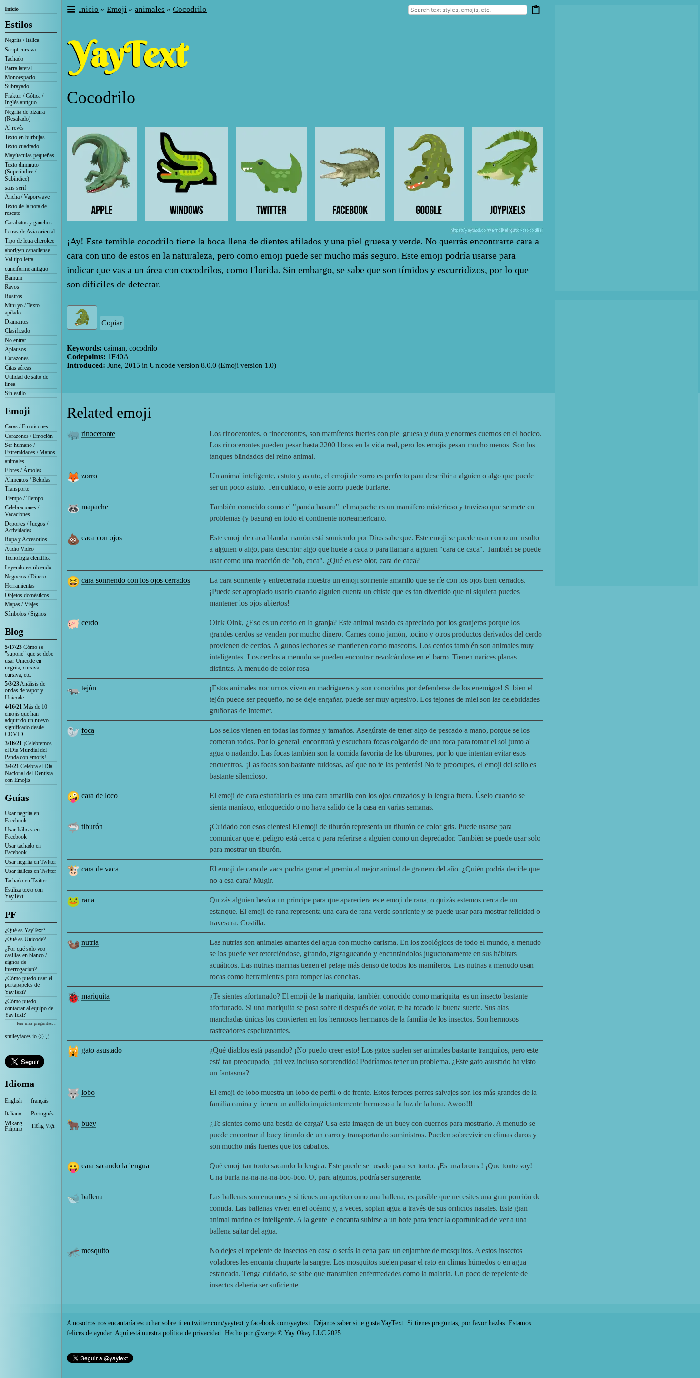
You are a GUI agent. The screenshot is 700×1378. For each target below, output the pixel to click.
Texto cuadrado (22, 146)
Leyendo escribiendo (28, 567)
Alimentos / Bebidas (27, 479)
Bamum (13, 277)
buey (88, 1123)
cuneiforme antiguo (26, 268)
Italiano (13, 1113)
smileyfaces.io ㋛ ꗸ (27, 1036)
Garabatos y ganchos (28, 222)
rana (87, 900)
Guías (17, 797)
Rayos (12, 287)
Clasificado (17, 330)
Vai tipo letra (19, 259)
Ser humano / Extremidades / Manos (30, 448)
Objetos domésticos (27, 595)
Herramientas (20, 585)
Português (42, 1113)
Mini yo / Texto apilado (22, 308)
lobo (88, 1092)
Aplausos (15, 349)
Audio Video (19, 549)
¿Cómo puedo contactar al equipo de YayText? (29, 1008)
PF (10, 914)
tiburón (92, 826)
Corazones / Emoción (29, 436)
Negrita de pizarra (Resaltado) (25, 115)
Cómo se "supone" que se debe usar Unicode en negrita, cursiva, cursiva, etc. (29, 661)
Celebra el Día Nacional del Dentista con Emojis (29, 773)
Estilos (18, 24)
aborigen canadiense (27, 250)
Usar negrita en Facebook (22, 816)
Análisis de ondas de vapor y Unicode (25, 690)
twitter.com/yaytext (218, 1323)
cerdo (89, 622)
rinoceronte (98, 433)
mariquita (95, 996)
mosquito (95, 1250)
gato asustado (101, 1050)
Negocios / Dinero (25, 576)
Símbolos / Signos (25, 613)
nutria (90, 942)
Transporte (17, 489)
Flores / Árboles (23, 470)
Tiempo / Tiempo (24, 498)
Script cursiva (20, 49)
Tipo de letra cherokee (29, 240)
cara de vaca (100, 869)
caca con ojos (101, 538)
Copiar (111, 323)
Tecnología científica (27, 558)
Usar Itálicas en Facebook (22, 833)
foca (87, 730)
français (40, 1100)
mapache (94, 507)
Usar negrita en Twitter (30, 862)
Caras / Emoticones (26, 426)
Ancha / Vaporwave (27, 196)
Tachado (14, 58)
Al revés (14, 127)
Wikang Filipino (13, 1126)
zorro (89, 476)
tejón (88, 688)
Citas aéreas (18, 368)
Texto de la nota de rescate (26, 209)
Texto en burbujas (25, 137)
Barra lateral (18, 68)
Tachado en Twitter (26, 880)
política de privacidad (192, 1333)
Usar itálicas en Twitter (30, 871)
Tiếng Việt (42, 1126)
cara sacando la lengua (115, 1166)
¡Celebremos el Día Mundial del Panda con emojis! (28, 750)
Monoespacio (20, 77)
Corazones (17, 358)
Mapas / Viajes (21, 604)
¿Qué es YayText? (25, 930)
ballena (92, 1197)
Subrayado (17, 86)
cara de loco (99, 795)
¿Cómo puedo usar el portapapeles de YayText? (28, 985)
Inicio (12, 9)
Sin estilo (15, 393)
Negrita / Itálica (22, 40)
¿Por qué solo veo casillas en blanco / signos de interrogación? (26, 959)
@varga (265, 1333)
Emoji (17, 410)
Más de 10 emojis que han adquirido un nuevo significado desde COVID (27, 720)
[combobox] (467, 10)
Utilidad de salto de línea (26, 380)
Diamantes (17, 321)
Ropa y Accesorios (26, 539)
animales (14, 461)
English (13, 1100)
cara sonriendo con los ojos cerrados (135, 580)
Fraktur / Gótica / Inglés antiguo (24, 99)
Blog (14, 631)
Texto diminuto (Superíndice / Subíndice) (22, 172)
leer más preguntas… (37, 1023)
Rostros (13, 296)
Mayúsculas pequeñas (29, 155)
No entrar (15, 340)
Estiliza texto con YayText (24, 893)
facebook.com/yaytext (280, 1323)
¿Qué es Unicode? (25, 939)
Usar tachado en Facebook (23, 849)
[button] (71, 10)
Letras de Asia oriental (30, 231)
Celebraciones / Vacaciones (22, 510)
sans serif (15, 187)
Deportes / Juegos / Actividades (26, 527)
